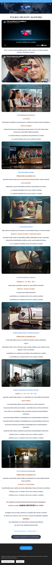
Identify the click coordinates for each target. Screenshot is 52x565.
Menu (50, 4)
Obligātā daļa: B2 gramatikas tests (26, 336)
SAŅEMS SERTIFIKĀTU (27, 505)
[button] (4, 4)
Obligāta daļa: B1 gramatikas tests (26, 176)
